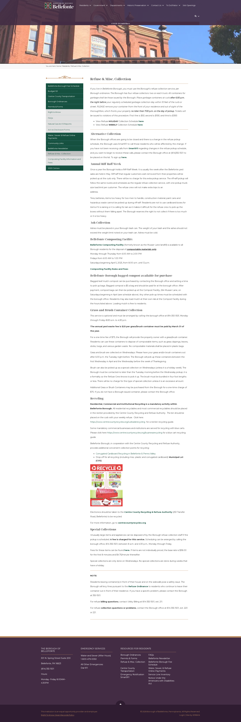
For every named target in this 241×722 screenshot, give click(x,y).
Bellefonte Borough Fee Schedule (63, 86)
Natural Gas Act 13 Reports (59, 124)
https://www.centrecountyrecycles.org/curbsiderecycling (117, 422)
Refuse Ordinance (138, 586)
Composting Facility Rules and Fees (109, 269)
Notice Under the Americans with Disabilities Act (161, 681)
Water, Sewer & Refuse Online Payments (61, 136)
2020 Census (53, 168)
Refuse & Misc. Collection (59, 153)
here (141, 121)
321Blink (196, 715)
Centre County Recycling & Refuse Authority (148, 512)
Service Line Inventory (159, 674)
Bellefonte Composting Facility (107, 245)
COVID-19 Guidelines (120, 23)
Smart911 (133, 148)
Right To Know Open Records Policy (57, 715)
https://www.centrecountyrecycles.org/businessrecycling (134, 432)
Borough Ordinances (57, 101)
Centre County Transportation (61, 96)
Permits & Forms (55, 107)
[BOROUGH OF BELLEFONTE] (59, 5)
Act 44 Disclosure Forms (59, 130)
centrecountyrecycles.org (132, 523)
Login (182, 715)
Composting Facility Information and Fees (64, 161)
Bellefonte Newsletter (58, 148)
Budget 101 (53, 91)
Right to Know (54, 112)
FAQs (50, 118)
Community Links (55, 143)
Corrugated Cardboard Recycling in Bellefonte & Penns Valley (126, 453)
